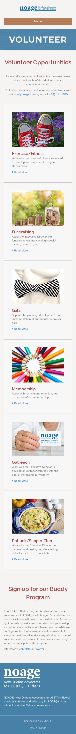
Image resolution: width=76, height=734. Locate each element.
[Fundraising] (38, 207)
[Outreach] (38, 438)
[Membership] (38, 364)
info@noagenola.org (27, 94)
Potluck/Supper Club (32, 540)
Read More (20, 172)
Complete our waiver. (32, 648)
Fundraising (23, 232)
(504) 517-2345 (58, 94)
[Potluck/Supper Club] (38, 516)
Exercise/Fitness (28, 153)
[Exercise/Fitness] (38, 129)
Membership (24, 389)
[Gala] (38, 286)
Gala (16, 310)
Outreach (21, 462)
